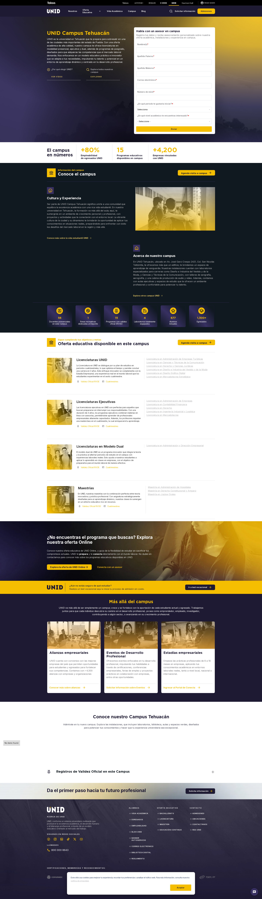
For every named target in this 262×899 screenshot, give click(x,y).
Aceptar (180, 887)
